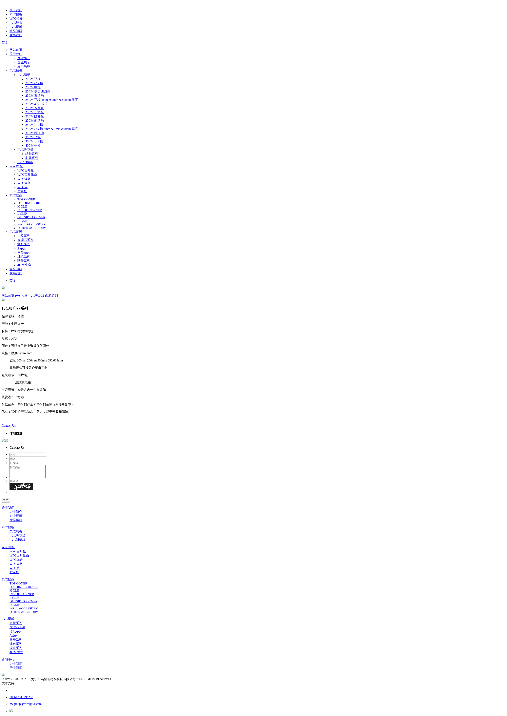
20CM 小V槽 (34, 83)
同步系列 (23, 252)
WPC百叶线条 (27, 174)
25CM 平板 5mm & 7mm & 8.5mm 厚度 (51, 99)
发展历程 (23, 66)
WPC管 (22, 187)
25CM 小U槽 (34, 124)
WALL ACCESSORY (31, 224)
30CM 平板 (33, 137)
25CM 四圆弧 (34, 108)
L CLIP (22, 213)
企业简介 (23, 58)
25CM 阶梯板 (34, 116)
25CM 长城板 (34, 112)
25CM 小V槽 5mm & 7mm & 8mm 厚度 (51, 129)
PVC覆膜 (16, 27)
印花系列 (31, 158)
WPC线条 (24, 178)
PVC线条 (16, 22)
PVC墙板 (23, 74)
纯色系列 (23, 256)
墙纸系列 (23, 244)
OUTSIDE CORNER (31, 217)
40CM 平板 (33, 145)
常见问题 (16, 31)
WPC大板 (24, 183)
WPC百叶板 (25, 170)
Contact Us (9, 425)
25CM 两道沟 (34, 120)
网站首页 (16, 49)
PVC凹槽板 (25, 162)
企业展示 (23, 62)
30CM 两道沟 (34, 133)
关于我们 (16, 10)
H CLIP (22, 206)
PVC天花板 (25, 149)
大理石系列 (25, 240)
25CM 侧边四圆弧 (37, 91)
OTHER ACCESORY (31, 228)
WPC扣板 (16, 18)
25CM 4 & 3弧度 (36, 104)
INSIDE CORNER (29, 210)
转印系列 (31, 153)
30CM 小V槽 (34, 141)
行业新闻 (16, 667)
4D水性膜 (24, 265)
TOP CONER (26, 199)
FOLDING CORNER (31, 203)
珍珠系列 (23, 260)
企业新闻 (16, 663)
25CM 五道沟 (34, 95)
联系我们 (16, 35)
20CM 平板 (33, 79)
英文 (5, 42)
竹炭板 (22, 191)
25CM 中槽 (33, 87)
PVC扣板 (16, 14)
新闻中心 (8, 659)
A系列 (21, 248)
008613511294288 (21, 697)
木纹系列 (23, 235)
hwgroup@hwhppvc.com (26, 704)
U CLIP (22, 220)
